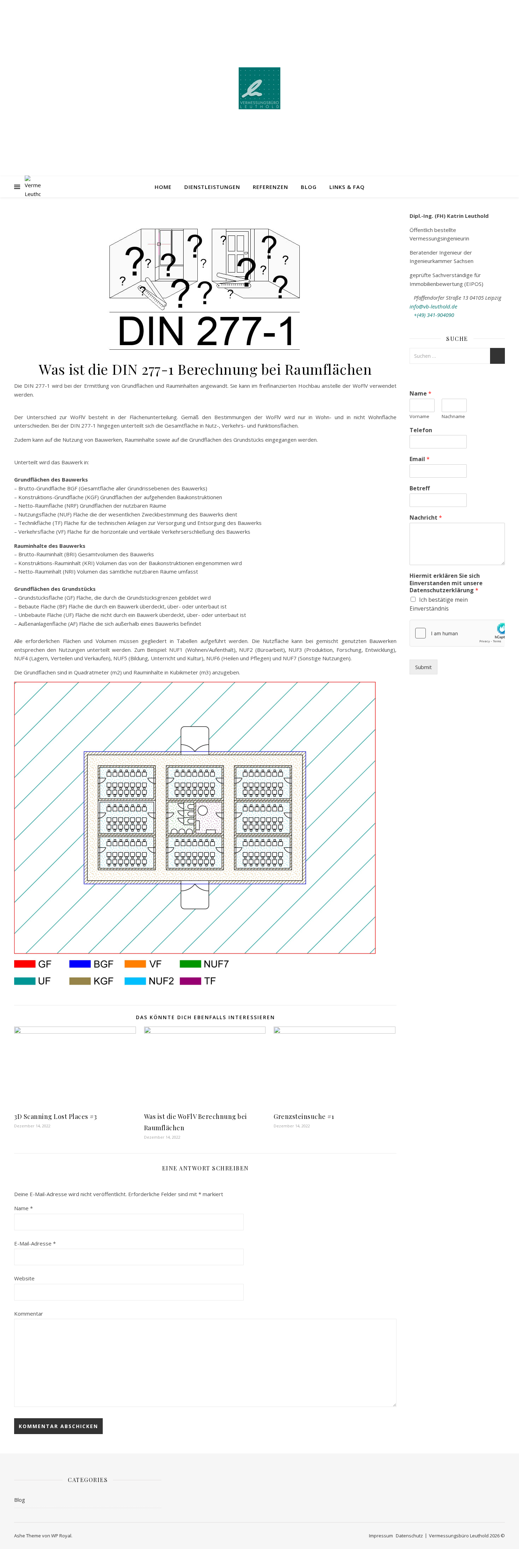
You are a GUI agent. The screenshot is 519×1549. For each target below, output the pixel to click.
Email (420, 459)
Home (163, 186)
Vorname (419, 417)
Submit (423, 667)
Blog (309, 186)
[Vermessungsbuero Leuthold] (259, 88)
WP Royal (61, 1535)
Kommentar (28, 1313)
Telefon (421, 430)
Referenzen (270, 186)
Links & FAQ (347, 186)
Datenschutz (409, 1535)
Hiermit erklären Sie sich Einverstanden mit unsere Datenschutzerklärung (446, 583)
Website (24, 1278)
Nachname (453, 417)
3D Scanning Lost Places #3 (55, 1116)
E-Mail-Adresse (35, 1243)
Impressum (381, 1535)
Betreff (420, 488)
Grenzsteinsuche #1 (304, 1116)
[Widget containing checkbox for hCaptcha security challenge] (457, 633)
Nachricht (426, 517)
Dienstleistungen (212, 186)
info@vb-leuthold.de (433, 306)
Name (23, 1208)
